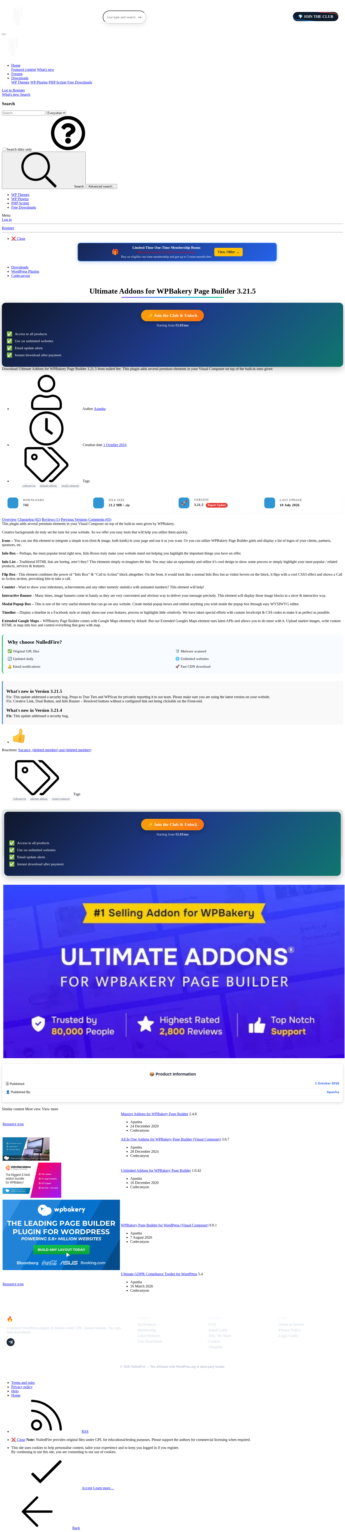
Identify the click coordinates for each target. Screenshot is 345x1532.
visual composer (70, 485)
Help (15, 1391)
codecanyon (28, 485)
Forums (17, 74)
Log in (7, 220)
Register (8, 228)
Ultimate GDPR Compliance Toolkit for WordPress (159, 1274)
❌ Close (18, 239)
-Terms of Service (291, 1324)
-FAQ (211, 1324)
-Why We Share (219, 1336)
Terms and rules (23, 1383)
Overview (9, 519)
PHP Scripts (57, 82)
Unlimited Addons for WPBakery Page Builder (156, 1170)
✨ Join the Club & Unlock (172, 315)
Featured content (23, 70)
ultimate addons (48, 485)
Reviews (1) (51, 519)
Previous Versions (74, 519)
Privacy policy (22, 1387)
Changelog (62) (29, 519)
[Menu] (4, 34)
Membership (147, 1330)
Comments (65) (99, 519)
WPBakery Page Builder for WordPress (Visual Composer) (164, 1225)
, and (54, 750)
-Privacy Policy (289, 1330)
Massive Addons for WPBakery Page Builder (154, 1114)
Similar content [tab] (13, 1109)
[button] (68, 149)
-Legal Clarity (288, 1336)
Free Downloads (79, 82)
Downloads (19, 78)
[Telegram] (11, 1342)
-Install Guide (217, 1330)
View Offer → (229, 252)
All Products (147, 1324)
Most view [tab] (33, 1109)
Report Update (217, 505)
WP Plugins (39, 82)
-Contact (213, 1341)
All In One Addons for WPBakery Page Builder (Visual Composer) (171, 1139)
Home (15, 65)
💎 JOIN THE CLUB (315, 17)
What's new (45, 70)
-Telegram (214, 1347)
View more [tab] (50, 1109)
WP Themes (20, 82)
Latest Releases (149, 1336)
